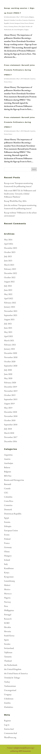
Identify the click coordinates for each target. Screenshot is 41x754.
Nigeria (7, 597)
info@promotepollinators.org (23, 747)
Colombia (12, 20)
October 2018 (9, 420)
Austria (26, 17)
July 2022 (8, 285)
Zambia (7, 702)
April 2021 (8, 336)
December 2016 (10, 441)
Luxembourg (9, 581)
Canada (7, 488)
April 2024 (8, 243)
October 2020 (9, 361)
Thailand (8, 660)
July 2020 (8, 369)
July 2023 (8, 256)
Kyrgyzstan (9, 576)
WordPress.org (10, 737)
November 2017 (10, 437)
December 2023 (10, 248)
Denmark (8, 509)
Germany (10, 26)
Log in (6, 724)
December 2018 (10, 412)
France (6, 26)
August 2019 (9, 403)
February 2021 (10, 344)
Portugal (7, 614)
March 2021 (9, 340)
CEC (6, 492)
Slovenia (7, 631)
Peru (20, 26)
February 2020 (10, 382)
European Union (19, 23)
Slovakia (7, 627)
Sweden (28, 26)
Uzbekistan (8, 698)
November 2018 (10, 416)
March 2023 (9, 264)
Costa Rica (18, 20)
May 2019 (8, 407)
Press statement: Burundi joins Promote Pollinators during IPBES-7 (19, 70)
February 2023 (10, 269)
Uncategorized (10, 690)
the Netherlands (10, 665)
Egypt (6, 517)
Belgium (31, 17)
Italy (6, 564)
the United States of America (16, 673)
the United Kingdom (17, 29)
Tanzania (8, 656)
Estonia (12, 23)
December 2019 (10, 386)
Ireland (7, 559)
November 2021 (10, 311)
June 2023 (8, 260)
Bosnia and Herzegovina (14, 480)
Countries (25, 20)
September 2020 (10, 365)
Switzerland (9, 648)
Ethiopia (7, 526)
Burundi (6, 20)
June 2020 (8, 374)
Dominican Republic (12, 513)
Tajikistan (8, 652)
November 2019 (10, 391)
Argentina (8, 454)
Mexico (16, 26)
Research (8, 618)
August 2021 (9, 319)
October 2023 (9, 252)
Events (26, 23)
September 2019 (10, 399)
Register (7, 720)
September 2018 (10, 424)
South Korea (9, 635)
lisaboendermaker (11, 17)
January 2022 (9, 306)
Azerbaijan (8, 463)
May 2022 (8, 294)
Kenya (6, 572)
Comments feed (10, 733)
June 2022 (8, 290)
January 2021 (9, 348)
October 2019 (9, 395)
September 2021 (10, 315)
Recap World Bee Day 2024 (15, 201)
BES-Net (7, 475)
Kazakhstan (9, 568)
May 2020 (8, 378)
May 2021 (8, 332)
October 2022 (9, 277)
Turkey (7, 681)
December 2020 (10, 353)
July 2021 (8, 323)
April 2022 (8, 298)
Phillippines (9, 610)
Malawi (7, 585)
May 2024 (8, 239)
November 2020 (10, 357)
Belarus (7, 467)
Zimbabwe (8, 707)
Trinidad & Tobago (12, 677)
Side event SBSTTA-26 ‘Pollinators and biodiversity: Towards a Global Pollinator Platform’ (20, 193)
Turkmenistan (10, 686)
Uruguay (26, 29)
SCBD (6, 623)
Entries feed (9, 729)
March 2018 (9, 433)
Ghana (7, 551)
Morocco (8, 593)
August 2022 (9, 281)
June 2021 (8, 327)
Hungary (8, 555)
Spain (23, 26)
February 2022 (10, 302)
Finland (31, 23)
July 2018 (8, 428)
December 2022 (10, 273)
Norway (7, 602)
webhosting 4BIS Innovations (20, 751)
